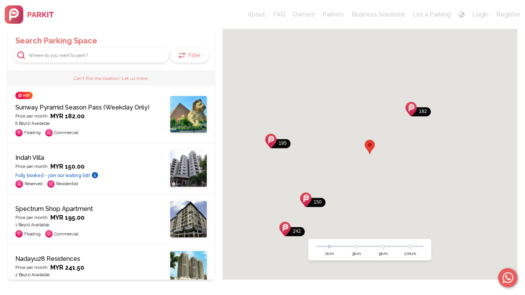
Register (508, 14)
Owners (304, 14)
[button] (418, 109)
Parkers (333, 14)
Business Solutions (378, 14)
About (256, 14)
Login (480, 14)
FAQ (279, 14)
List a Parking (432, 14)
